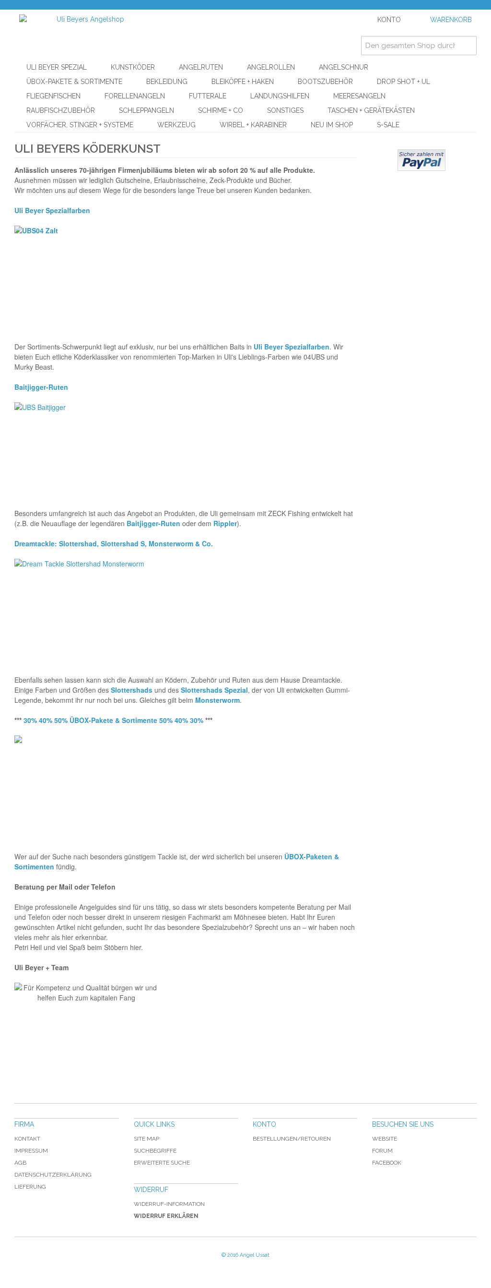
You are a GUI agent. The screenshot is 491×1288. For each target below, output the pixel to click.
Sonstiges (285, 110)
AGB (20, 1162)
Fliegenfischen (53, 96)
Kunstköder (133, 67)
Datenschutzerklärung (53, 1174)
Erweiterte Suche (162, 1162)
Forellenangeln (135, 96)
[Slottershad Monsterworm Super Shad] (185, 607)
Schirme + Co (220, 110)
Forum (382, 1150)
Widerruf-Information (169, 1204)
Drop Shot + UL (403, 81)
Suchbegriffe (155, 1150)
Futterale (207, 96)
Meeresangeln (359, 96)
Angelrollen (271, 67)
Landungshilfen (279, 96)
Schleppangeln (146, 110)
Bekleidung (166, 81)
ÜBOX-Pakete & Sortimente (74, 81)
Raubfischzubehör (60, 110)
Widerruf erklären (166, 1216)
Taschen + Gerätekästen (371, 110)
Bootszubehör (325, 81)
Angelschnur (343, 67)
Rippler (225, 523)
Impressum (31, 1150)
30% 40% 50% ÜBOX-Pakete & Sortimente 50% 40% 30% (113, 720)
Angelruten (201, 67)
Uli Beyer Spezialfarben (52, 210)
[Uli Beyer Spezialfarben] (185, 274)
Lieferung (30, 1186)
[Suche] (467, 45)
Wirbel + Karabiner (253, 125)
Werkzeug (176, 125)
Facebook (386, 1162)
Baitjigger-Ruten (153, 523)
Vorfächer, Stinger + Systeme (79, 125)
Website (384, 1138)
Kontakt (27, 1138)
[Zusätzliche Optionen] (421, 160)
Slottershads (131, 690)
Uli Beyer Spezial (56, 67)
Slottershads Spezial (214, 690)
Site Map (146, 1138)
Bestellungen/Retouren (292, 1138)
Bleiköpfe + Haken (242, 81)
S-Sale (388, 125)
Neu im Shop (332, 125)
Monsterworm (217, 700)
